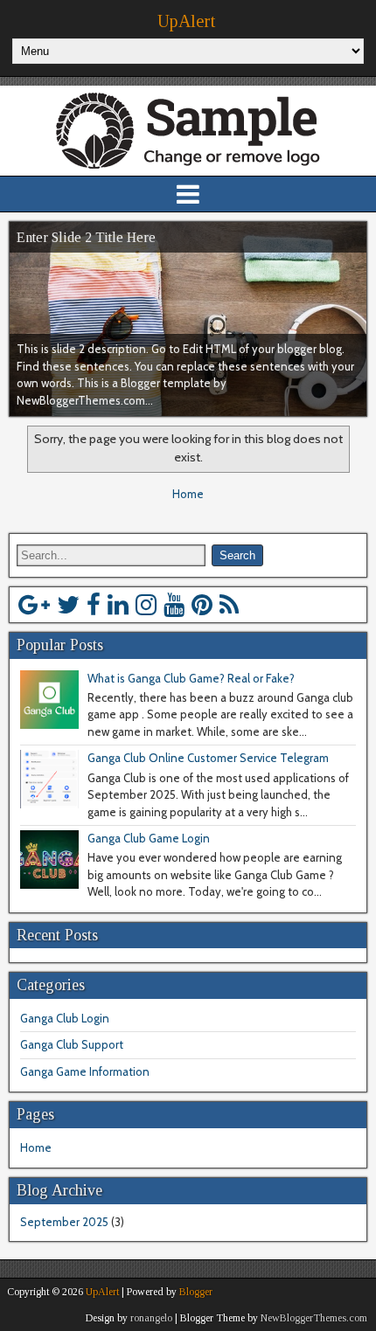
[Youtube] (174, 605)
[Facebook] (94, 605)
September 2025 (64, 1222)
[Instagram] (146, 605)
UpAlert (186, 21)
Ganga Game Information (85, 1071)
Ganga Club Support (71, 1044)
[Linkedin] (118, 605)
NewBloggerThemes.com (314, 1318)
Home (188, 494)
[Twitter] (68, 605)
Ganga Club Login (64, 1018)
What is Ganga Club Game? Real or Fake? (191, 678)
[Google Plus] (34, 605)
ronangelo (151, 1318)
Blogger (195, 1292)
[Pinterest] (201, 605)
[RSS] (229, 605)
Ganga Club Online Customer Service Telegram (208, 758)
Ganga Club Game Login (148, 838)
